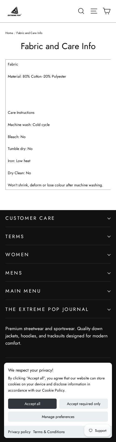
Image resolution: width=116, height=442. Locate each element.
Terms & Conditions (49, 431)
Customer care (30, 218)
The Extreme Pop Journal (47, 309)
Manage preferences (58, 416)
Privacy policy (19, 431)
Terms (15, 236)
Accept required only (83, 403)
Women (17, 254)
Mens (13, 272)
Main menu (23, 290)
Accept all (32, 403)
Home (9, 33)
